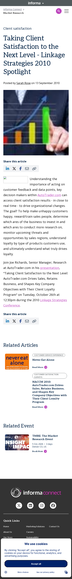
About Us (7, 532)
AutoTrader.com (49, 195)
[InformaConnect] (19, 505)
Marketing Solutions (35, 526)
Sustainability (32, 537)
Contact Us (54, 526)
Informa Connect (12, 9)
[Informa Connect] (30, 505)
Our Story (7, 537)
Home (6, 526)
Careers (29, 532)
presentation (49, 268)
